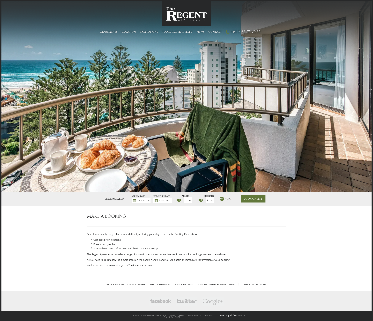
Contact (215, 32)
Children (209, 196)
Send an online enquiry (254, 284)
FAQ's (181, 315)
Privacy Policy (194, 315)
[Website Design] (231, 315)
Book (253, 199)
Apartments (108, 32)
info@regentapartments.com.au (217, 284)
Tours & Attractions (177, 32)
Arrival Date (138, 196)
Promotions (149, 32)
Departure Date (161, 196)
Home (172, 315)
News (200, 32)
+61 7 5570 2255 (246, 32)
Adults (185, 196)
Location (129, 32)
